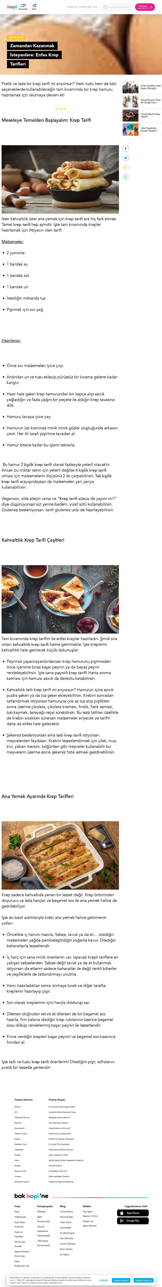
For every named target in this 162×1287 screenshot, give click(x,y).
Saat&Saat (19, 1149)
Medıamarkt (20, 1128)
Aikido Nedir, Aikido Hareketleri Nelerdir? (66, 1160)
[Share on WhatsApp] (125, 177)
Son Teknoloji (66, 1238)
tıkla (14, 1280)
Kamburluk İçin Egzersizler (60, 1133)
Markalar (41, 1211)
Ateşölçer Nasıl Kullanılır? (59, 1117)
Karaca (17, 1139)
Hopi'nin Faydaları (19, 1234)
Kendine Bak (66, 1216)
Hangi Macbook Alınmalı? (59, 1128)
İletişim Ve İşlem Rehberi (90, 1223)
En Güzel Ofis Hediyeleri (59, 1144)
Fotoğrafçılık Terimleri (58, 1171)
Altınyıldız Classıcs (22, 1182)
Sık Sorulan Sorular (20, 1244)
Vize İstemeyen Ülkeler (58, 1123)
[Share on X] (125, 158)
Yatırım (34, 9)
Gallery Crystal (21, 1133)
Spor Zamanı (66, 1249)
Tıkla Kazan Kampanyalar (43, 1243)
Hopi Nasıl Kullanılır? (20, 1224)
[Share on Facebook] (125, 148)
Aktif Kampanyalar (43, 1219)
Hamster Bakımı (55, 1165)
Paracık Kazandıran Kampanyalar (43, 1231)
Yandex (18, 1155)
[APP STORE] (133, 1213)
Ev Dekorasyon (67, 1233)
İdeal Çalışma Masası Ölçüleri (61, 1149)
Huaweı (18, 1176)
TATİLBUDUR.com (22, 1117)
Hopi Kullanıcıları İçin (22, 1263)
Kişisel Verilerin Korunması (22, 1254)
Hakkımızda (20, 1216)
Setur (17, 1160)
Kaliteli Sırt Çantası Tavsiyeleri (61, 1139)
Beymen (18, 1123)
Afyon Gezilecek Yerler (58, 1155)
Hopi (17, 1211)
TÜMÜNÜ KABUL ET (143, 1280)
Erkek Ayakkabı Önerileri (59, 1176)
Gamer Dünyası (67, 1243)
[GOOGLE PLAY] (133, 1221)
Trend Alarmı (66, 1211)
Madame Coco (21, 1144)
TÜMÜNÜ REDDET (121, 1280)
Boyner (18, 1107)
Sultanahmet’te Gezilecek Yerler (62, 1112)
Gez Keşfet (65, 1227)
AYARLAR (103, 1280)
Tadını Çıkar (66, 1222)
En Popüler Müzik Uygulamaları (62, 1107)
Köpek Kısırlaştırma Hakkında (61, 1182)
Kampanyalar (23, 9)
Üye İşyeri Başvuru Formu (90, 1214)
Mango (18, 1165)
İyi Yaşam (64, 1254)
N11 (16, 1112)
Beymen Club (20, 1171)
